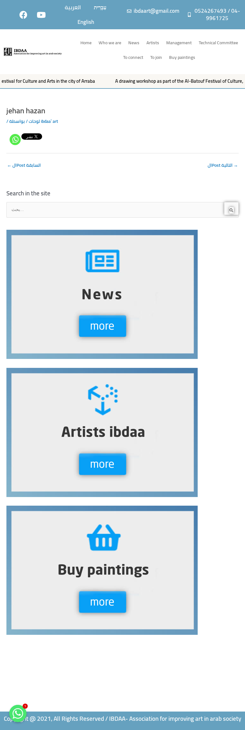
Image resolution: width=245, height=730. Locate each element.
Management (179, 43)
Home (86, 43)
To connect (133, 57)
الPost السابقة (24, 165)
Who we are (110, 43)
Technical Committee (218, 43)
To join (156, 57)
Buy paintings (182, 57)
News (133, 43)
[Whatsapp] (15, 139)
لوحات (34, 121)
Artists (152, 43)
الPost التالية (223, 165)
